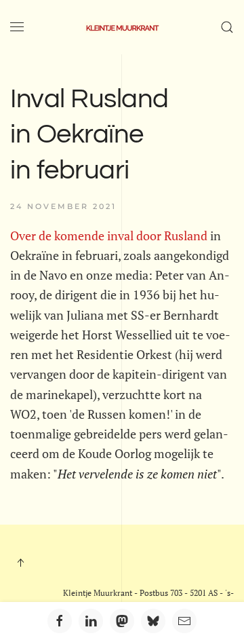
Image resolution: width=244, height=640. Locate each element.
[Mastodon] (122, 621)
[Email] (184, 621)
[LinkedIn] (91, 621)
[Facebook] (59, 621)
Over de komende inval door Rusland (108, 235)
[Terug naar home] (122, 27)
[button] (17, 27)
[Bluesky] (153, 621)
